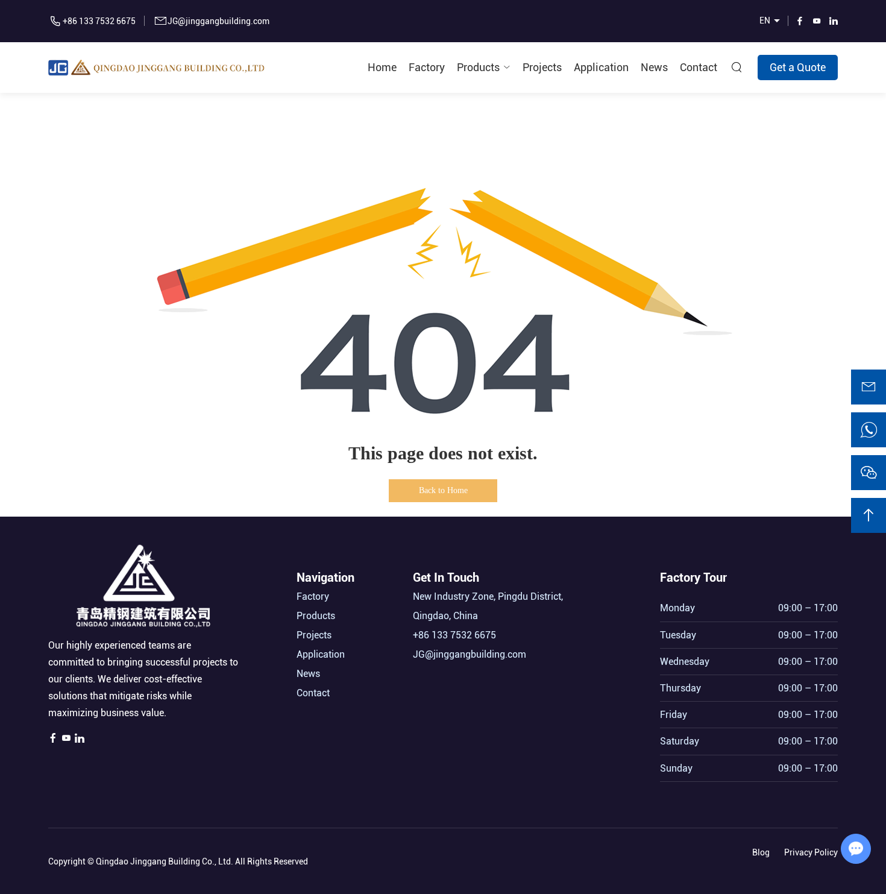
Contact (698, 67)
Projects (542, 67)
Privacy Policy (811, 852)
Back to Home (443, 490)
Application (601, 67)
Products (478, 67)
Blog (761, 852)
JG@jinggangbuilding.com (218, 21)
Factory (427, 67)
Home (382, 67)
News (654, 67)
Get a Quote (798, 67)
